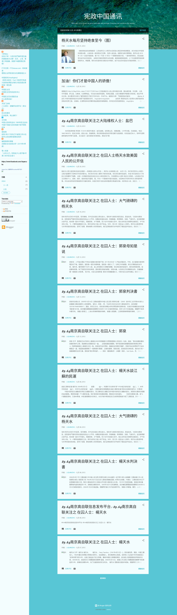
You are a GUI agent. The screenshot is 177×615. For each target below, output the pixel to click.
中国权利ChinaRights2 (10, 78)
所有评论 (8, 211)
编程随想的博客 (7, 141)
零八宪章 (5, 151)
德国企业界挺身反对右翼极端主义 (14, 73)
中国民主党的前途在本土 (11, 92)
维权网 (4, 132)
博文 (6, 209)
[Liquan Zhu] (2, 171)
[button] (143, 39)
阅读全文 (141, 68)
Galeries (109, 609)
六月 (5, 189)
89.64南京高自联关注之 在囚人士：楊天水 (96, 542)
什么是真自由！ (7, 99)
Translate (17, 203)
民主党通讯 (6, 113)
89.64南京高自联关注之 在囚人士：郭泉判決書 (99, 291)
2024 (3, 181)
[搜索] (147, 5)
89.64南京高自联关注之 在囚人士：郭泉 (94, 331)
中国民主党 (6, 90)
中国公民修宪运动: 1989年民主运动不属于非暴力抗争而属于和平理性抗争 (14, 125)
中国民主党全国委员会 (10, 97)
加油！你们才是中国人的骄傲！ (87, 81)
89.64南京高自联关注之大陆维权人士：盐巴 (97, 120)
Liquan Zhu (4, 169)
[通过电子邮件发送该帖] (74, 69)
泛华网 (4, 120)
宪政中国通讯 (103, 16)
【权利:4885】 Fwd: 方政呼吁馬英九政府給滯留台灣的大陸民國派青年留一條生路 (14, 82)
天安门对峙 (6, 104)
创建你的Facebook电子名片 (15, 169)
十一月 (5, 185)
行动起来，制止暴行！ (10, 115)
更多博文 (103, 578)
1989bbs (5, 54)
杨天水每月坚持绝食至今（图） (87, 40)
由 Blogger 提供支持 (104, 605)
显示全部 (143, 30)
